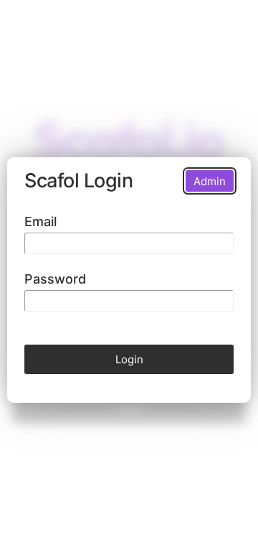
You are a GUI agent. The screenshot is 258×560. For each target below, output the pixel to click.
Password (55, 278)
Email (40, 221)
